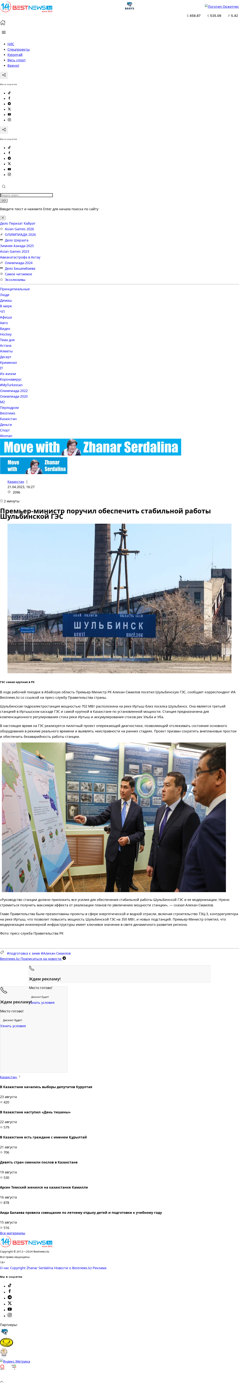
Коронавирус (11, 379)
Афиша (6, 317)
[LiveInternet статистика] (8, 1376)
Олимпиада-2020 (14, 396)
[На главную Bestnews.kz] (26, 1246)
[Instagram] (9, 120)
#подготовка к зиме (23, 953)
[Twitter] (9, 109)
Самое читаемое (18, 274)
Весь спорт (16, 60)
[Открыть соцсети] (4, 75)
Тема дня (7, 340)
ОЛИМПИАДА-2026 (20, 234)
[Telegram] (9, 104)
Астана (5, 345)
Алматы (6, 351)
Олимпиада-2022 (14, 390)
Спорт (5, 430)
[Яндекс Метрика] (15, 1361)
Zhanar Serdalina (40, 1268)
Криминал (8, 362)
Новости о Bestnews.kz (73, 1268)
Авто (4, 323)
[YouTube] (9, 114)
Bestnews (7, 413)
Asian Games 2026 (19, 229)
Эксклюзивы (15, 279)
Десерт (5, 357)
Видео (5, 328)
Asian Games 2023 (14, 251)
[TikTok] (9, 93)
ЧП (2, 311)
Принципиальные (15, 289)
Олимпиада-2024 (18, 263)
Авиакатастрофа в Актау (20, 257)
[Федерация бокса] (4, 1356)
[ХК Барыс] (4, 1335)
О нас (4, 1268)
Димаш (6, 300)
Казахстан (8, 419)
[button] (3, 32)
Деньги (6, 424)
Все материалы (12, 1233)
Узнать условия (42, 1002)
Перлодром (9, 407)
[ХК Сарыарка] (6, 1345)
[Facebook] (9, 98)
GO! (3, 200)
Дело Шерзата (16, 240)
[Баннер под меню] (90, 454)
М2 (2, 402)
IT (1, 368)
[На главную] (3, 24)
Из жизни (8, 373)
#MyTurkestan (11, 385)
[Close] (3, 218)
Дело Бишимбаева (20, 268)
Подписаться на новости (31, 958)
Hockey (6, 334)
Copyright (18, 1268)
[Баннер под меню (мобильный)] (33, 473)
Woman (6, 436)
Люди (4, 295)
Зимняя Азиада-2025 (17, 246)
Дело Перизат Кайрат (17, 223)
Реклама (99, 1268)
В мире (6, 306)
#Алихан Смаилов (56, 953)
